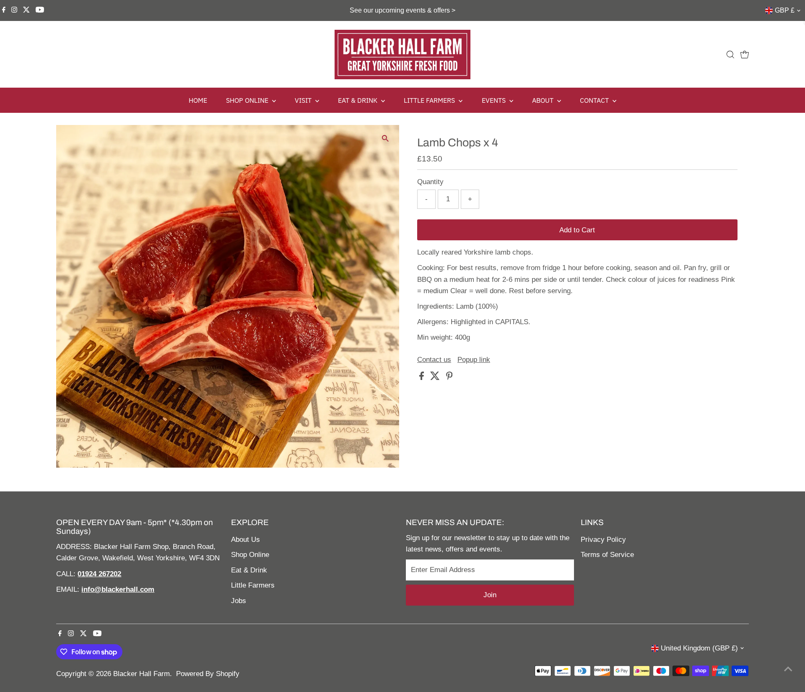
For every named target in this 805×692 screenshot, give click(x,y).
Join (489, 595)
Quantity (430, 182)
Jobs (238, 601)
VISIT (304, 100)
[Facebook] (4, 10)
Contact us (434, 359)
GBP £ (785, 10)
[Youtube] (40, 10)
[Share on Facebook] (422, 378)
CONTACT (595, 100)
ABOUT (543, 100)
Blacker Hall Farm (141, 674)
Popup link (473, 359)
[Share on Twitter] (436, 378)
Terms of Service (607, 555)
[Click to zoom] (385, 138)
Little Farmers (253, 585)
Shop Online (250, 555)
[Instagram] (14, 10)
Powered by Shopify (207, 674)
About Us (245, 540)
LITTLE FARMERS (430, 100)
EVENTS (494, 100)
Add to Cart (577, 230)
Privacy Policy (603, 540)
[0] (744, 54)
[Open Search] (730, 54)
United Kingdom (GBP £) (699, 648)
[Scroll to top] (788, 669)
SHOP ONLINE (248, 100)
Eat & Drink (249, 570)
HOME (198, 100)
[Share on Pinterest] (449, 378)
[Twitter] (26, 10)
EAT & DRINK (358, 100)
